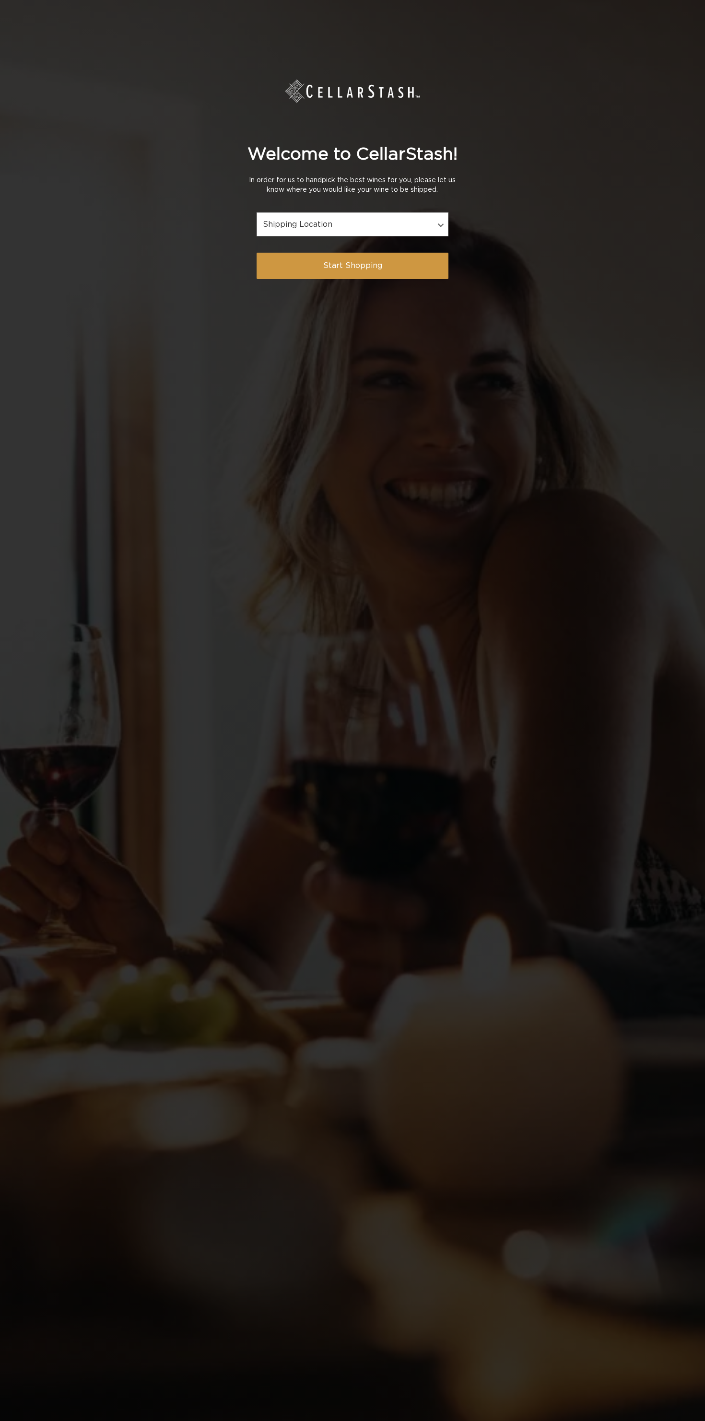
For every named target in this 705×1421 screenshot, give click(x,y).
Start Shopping (352, 265)
